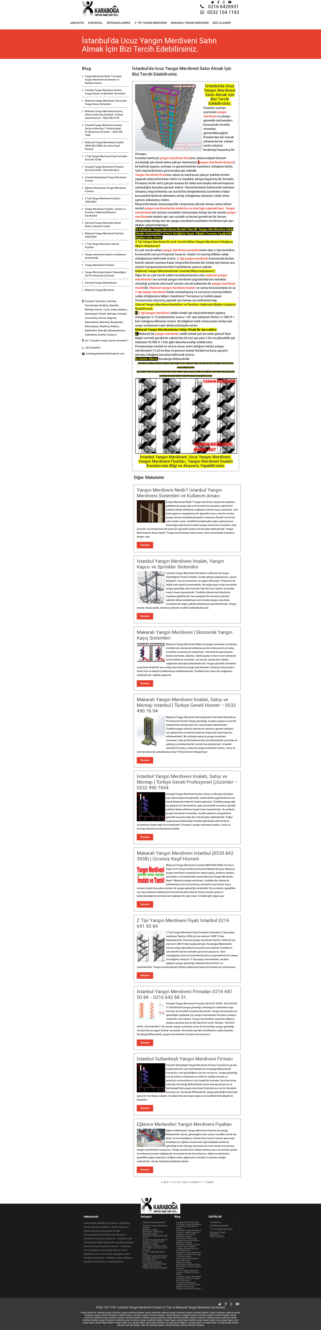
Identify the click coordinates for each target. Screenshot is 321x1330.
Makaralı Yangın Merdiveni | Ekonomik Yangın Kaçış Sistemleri (187, 1238)
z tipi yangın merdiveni (150, 292)
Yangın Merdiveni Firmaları (100, 265)
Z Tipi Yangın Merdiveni (151, 22)
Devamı (144, 545)
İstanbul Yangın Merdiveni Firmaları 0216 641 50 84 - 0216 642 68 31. (154, 1258)
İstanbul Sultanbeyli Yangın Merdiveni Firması (154, 1263)
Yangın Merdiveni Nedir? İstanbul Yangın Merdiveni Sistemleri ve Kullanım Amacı (103, 79)
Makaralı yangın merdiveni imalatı (172, 287)
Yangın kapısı (121, 1322)
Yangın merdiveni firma (151, 175)
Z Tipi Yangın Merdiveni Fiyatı (153, 1253)
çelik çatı (121, 1325)
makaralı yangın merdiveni (109, 1312)
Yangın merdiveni (217, 1312)
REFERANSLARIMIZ (119, 22)
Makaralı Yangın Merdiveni (190, 22)
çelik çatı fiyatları (132, 1325)
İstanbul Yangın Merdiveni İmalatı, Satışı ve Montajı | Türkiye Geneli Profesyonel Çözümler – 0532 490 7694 (188, 1256)
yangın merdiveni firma (175, 158)
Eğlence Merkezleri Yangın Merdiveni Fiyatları (154, 1267)
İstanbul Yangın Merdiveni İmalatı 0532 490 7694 (154, 1241)
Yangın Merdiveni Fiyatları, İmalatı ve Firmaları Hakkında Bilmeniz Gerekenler (105, 212)
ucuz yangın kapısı (224, 1320)
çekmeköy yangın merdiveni (117, 340)
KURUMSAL (95, 22)
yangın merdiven (155, 208)
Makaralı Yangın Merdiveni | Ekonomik (152, 1231)
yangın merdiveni (167, 334)
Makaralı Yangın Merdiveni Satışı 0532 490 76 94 (154, 1236)
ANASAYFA (77, 22)
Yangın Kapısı (170, 1320)
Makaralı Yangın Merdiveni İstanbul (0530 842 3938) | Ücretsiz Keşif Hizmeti (104, 145)
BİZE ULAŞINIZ (222, 22)
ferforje (168, 1325)
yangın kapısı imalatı (206, 1320)
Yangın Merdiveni (88, 1312)
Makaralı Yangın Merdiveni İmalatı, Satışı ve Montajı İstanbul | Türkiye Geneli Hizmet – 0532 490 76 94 (104, 114)
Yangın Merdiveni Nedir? (154, 1222)
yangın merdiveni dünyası (216, 162)
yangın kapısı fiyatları (186, 1320)
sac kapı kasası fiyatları (176, 1322)
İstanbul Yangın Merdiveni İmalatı (154, 1227)
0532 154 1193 (223, 12)
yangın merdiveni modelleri (181, 250)
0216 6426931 (223, 6)
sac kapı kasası (195, 1322)
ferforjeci (176, 1325)
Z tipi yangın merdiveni (192, 258)
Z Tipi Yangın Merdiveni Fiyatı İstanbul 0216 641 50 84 (187, 1272)
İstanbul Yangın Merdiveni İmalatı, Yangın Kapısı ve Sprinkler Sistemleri (188, 1232)
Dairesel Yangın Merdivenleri (101, 282)
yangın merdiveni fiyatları (133, 1312)
